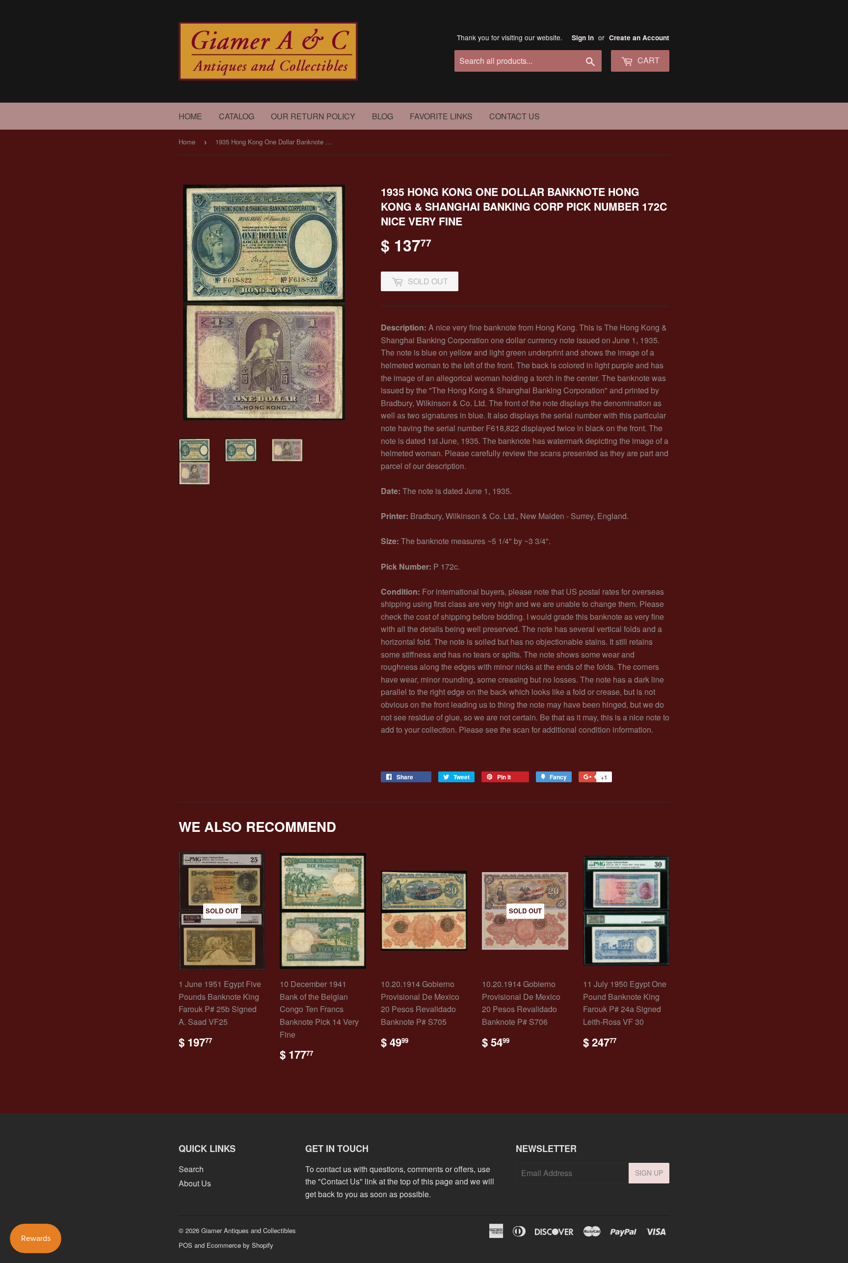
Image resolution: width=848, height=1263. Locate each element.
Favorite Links (441, 116)
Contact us (514, 116)
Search (191, 1169)
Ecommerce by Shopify (240, 1245)
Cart (648, 60)
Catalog (236, 116)
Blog (382, 116)
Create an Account (639, 37)
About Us (195, 1183)
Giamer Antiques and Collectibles (248, 1230)
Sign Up (649, 1173)
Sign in (583, 37)
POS (185, 1245)
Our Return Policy (313, 116)
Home (190, 116)
